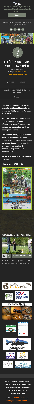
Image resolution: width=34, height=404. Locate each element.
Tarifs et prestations (14, 390)
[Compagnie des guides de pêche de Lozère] (9, 296)
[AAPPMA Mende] (23, 364)
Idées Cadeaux (16, 385)
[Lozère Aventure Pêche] (17, 285)
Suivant (21, 82)
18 (17, 51)
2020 (17, 56)
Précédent (9, 82)
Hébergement (26, 387)
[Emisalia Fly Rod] (17, 311)
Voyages (7, 385)
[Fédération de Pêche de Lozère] (11, 328)
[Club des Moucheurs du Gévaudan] (8, 364)
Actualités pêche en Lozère (17, 74)
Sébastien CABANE (20, 72)
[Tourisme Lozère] (22, 355)
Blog (23, 393)
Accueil (6, 90)
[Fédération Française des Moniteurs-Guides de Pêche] (22, 296)
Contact (25, 390)
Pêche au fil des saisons (13, 387)
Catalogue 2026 (15, 393)
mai (17, 53)
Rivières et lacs (26, 385)
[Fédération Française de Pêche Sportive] (10, 355)
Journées (14, 382)
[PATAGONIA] (17, 344)
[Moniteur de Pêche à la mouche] (23, 329)
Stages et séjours (24, 382)
